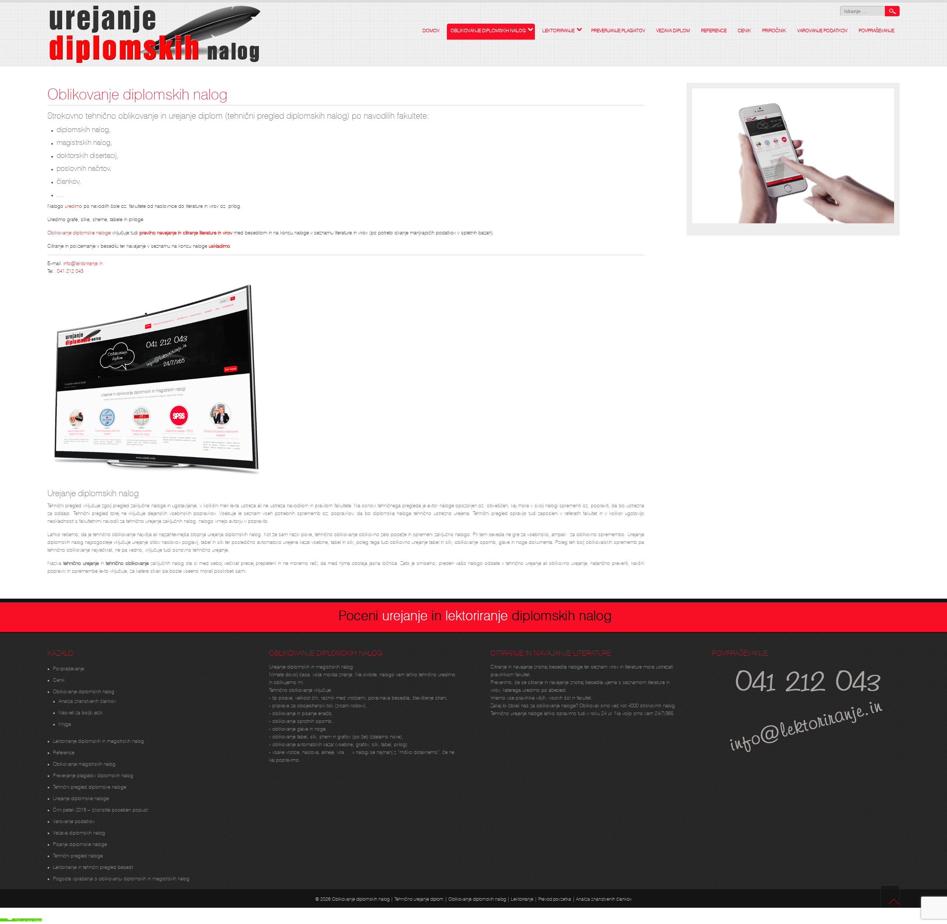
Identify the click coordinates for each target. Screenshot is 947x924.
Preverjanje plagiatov (618, 29)
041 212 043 (70, 270)
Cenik (744, 29)
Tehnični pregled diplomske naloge (89, 786)
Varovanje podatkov (822, 29)
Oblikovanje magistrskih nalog (84, 763)
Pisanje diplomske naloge (80, 843)
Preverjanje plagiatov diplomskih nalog (93, 774)
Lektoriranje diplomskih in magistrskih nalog (98, 740)
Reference (714, 29)
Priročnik (774, 29)
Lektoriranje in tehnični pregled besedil (93, 866)
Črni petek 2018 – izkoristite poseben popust (100, 809)
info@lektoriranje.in (82, 262)
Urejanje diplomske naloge (81, 797)
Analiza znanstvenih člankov (87, 700)
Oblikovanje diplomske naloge (79, 231)
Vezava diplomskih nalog (79, 831)
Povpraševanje (876, 29)
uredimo (72, 205)
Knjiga (64, 723)
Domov (430, 29)
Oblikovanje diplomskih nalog (488, 29)
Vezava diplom (673, 29)
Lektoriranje (558, 29)
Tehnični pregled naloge (78, 854)
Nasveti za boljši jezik (80, 711)
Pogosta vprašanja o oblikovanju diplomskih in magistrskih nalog (121, 877)
